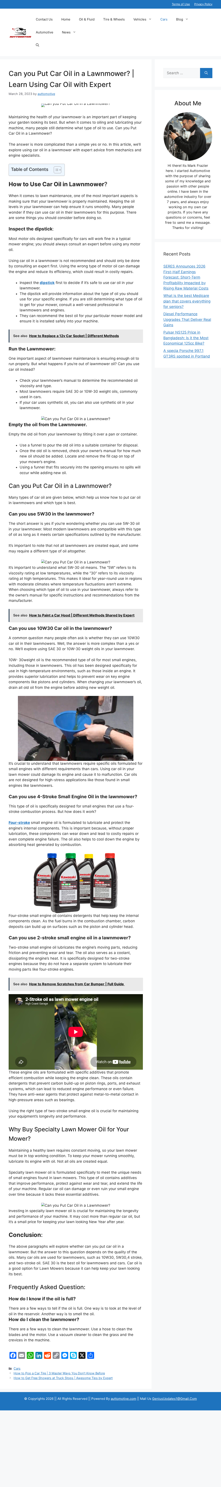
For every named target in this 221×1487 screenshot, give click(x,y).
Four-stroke (19, 822)
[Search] (206, 73)
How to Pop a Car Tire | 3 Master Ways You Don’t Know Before (59, 1373)
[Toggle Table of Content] (55, 169)
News (66, 32)
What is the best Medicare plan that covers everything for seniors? (186, 301)
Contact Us (44, 19)
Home (65, 19)
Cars (163, 19)
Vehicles (139, 19)
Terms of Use (181, 4)
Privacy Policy (203, 4)
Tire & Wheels (114, 19)
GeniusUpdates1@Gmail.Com (174, 1399)
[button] (37, 45)
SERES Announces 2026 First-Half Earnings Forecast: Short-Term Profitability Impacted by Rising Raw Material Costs (185, 277)
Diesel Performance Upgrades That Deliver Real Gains (187, 319)
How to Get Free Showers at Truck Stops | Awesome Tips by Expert (63, 1378)
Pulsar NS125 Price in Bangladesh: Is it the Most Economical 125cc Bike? (185, 337)
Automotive (44, 32)
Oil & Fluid (87, 19)
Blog (179, 19)
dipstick (47, 283)
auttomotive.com (123, 1399)
